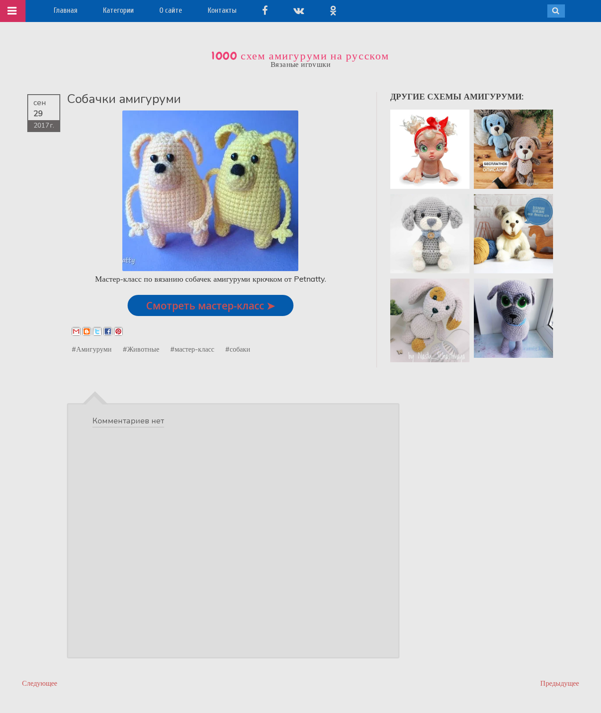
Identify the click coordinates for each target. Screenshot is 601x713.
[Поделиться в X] (97, 331)
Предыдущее (559, 683)
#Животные (141, 349)
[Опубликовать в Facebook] (107, 331)
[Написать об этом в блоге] (86, 331)
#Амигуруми (92, 349)
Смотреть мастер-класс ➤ (210, 305)
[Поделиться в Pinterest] (118, 331)
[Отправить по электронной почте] (76, 331)
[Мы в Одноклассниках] (333, 10)
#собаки (237, 349)
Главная (65, 10)
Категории (118, 10)
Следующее (39, 683)
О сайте (170, 10)
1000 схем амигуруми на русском (300, 56)
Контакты (222, 10)
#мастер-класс (192, 349)
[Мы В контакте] (298, 10)
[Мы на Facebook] (265, 10)
